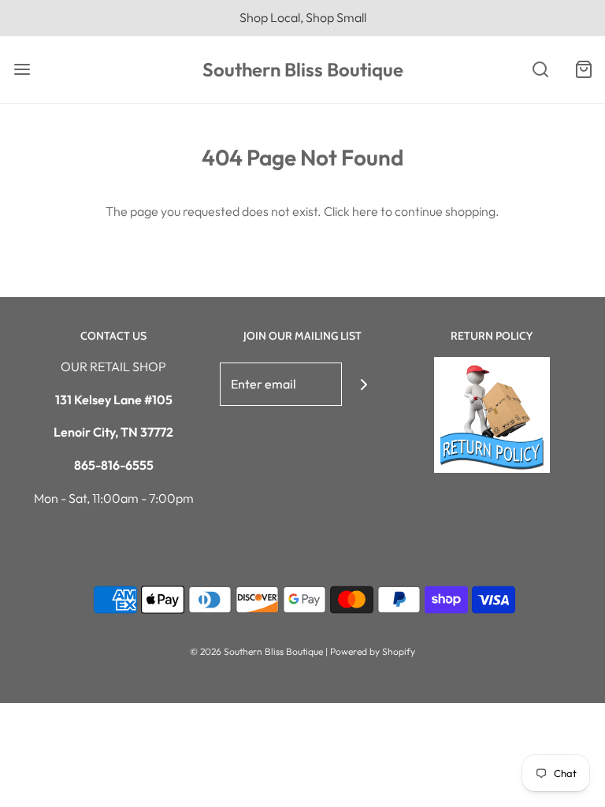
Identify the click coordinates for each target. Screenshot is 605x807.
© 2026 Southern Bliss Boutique (257, 651)
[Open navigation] (21, 69)
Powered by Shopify (372, 651)
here (365, 211)
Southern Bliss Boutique (302, 69)
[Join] (363, 384)
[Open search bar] (540, 69)
